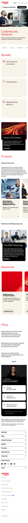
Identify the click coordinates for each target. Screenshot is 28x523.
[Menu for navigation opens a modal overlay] (26, 3)
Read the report (8, 311)
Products (12, 47)
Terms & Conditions (6, 481)
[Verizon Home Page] (5, 474)
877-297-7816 (11, 389)
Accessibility (4, 499)
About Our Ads (4, 502)
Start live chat (10, 398)
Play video (6, 259)
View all (14, 361)
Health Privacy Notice (6, 491)
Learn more (6, 148)
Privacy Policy (4, 484)
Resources (20, 47)
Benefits (4, 47)
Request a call (10, 406)
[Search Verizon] (19, 3)
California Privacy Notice (7, 488)
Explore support (9, 413)
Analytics (3, 509)
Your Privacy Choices (6, 495)
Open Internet (4, 506)
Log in (20, 411)
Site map (3, 477)
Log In (14, 2)
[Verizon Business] (4, 2)
